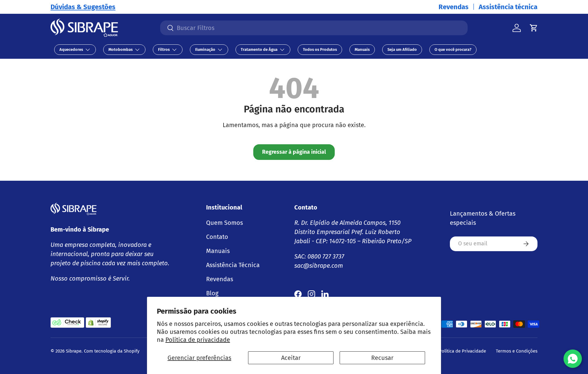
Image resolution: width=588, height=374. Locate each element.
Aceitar (291, 357)
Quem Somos (224, 222)
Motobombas (120, 49)
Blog (212, 293)
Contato (217, 236)
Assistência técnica (508, 7)
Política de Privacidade (462, 351)
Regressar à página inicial (294, 152)
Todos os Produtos (320, 49)
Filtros (164, 49)
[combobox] (314, 28)
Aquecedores (71, 49)
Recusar (382, 357)
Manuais (362, 49)
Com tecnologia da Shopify (111, 351)
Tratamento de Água (259, 49)
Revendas (454, 7)
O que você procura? (453, 49)
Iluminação (205, 49)
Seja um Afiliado (402, 49)
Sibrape (73, 351)
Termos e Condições (516, 351)
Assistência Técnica (233, 265)
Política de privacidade (197, 339)
